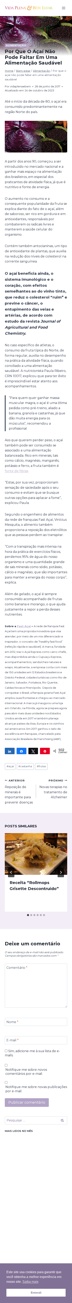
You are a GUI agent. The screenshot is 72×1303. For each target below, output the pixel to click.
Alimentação (16, 45)
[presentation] (36, 854)
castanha (25, 766)
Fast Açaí (24, 626)
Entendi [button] (36, 1292)
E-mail (12, 1040)
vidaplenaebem (20, 86)
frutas (41, 766)
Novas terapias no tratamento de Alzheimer (53, 789)
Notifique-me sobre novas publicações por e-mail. (36, 1089)
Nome (12, 1022)
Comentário (16, 968)
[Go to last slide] (11, 872)
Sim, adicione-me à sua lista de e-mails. (32, 1053)
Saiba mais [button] (30, 1281)
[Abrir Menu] (63, 8)
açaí (10, 766)
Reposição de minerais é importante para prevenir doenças (19, 791)
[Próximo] (61, 872)
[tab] (28, 915)
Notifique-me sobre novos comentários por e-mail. (26, 1072)
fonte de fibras (16, 471)
